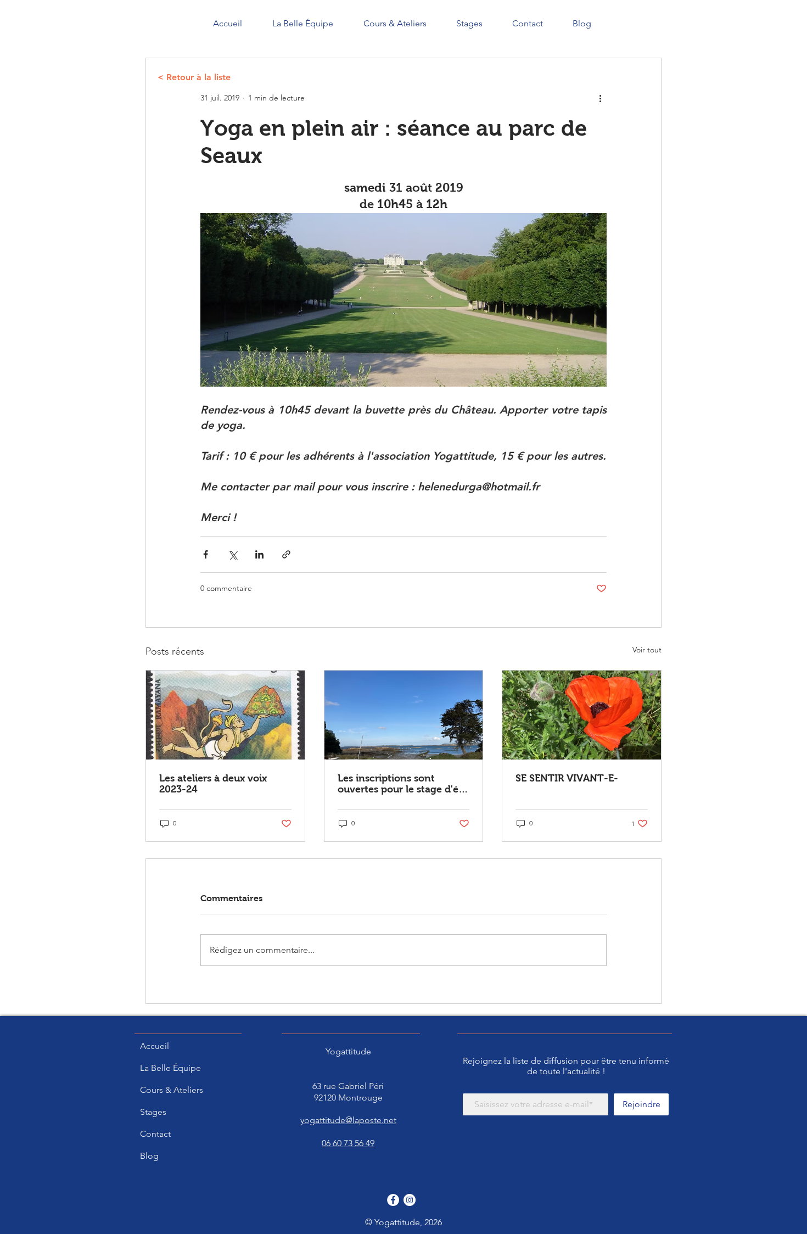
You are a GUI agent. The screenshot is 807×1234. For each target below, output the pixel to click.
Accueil (154, 1046)
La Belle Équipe (170, 1068)
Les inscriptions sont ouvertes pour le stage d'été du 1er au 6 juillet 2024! (403, 784)
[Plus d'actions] (600, 97)
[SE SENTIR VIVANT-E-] (581, 715)
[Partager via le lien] (286, 554)
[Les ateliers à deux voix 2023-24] (225, 715)
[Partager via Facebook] (205, 554)
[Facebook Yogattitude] (393, 1200)
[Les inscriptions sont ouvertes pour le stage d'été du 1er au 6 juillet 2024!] (403, 715)
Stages (153, 1112)
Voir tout (647, 650)
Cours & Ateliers (171, 1090)
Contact (155, 1134)
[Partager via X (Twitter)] (232, 554)
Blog (149, 1156)
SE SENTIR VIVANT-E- (566, 778)
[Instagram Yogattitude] (410, 1200)
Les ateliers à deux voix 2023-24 (213, 784)
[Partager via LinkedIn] (259, 554)
